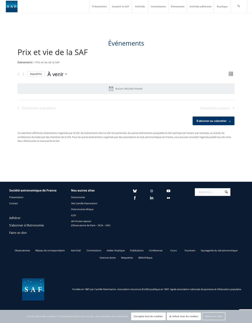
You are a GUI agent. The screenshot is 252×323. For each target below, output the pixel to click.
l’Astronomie (78, 197)
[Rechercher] (238, 6)
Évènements (25, 62)
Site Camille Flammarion (84, 203)
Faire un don (18, 233)
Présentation (16, 197)
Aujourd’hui (36, 73)
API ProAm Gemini (81, 221)
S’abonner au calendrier (211, 121)
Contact (13, 203)
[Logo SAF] (11, 6)
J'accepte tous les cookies (148, 316)
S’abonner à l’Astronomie (26, 225)
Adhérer (15, 218)
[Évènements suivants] (23, 74)
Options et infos (214, 316)
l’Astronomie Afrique (82, 209)
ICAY (73, 215)
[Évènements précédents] (19, 74)
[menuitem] (99, 6)
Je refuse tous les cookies (184, 316)
